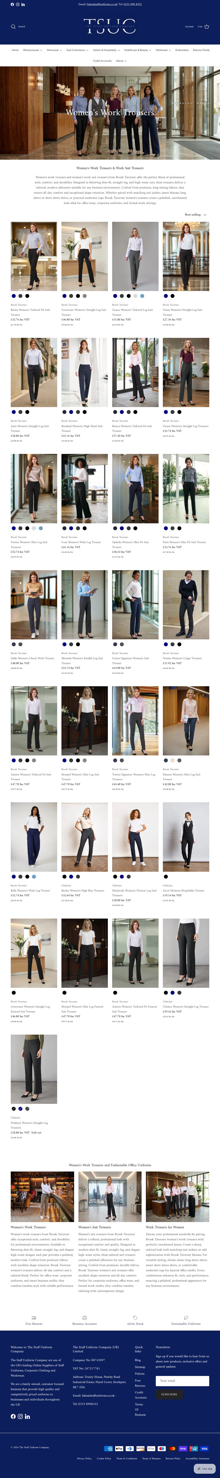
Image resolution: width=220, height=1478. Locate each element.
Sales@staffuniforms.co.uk (102, 4)
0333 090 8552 (133, 4)
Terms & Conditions (126, 1459)
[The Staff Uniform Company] (110, 26)
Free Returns (140, 1383)
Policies (139, 1374)
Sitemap (140, 1367)
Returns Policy (173, 1459)
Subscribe (169, 1394)
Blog (138, 1360)
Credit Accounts (141, 1395)
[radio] (14, 296)
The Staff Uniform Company (34, 1447)
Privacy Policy (84, 1459)
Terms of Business (151, 1459)
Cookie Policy (104, 1459)
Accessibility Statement (197, 1459)
